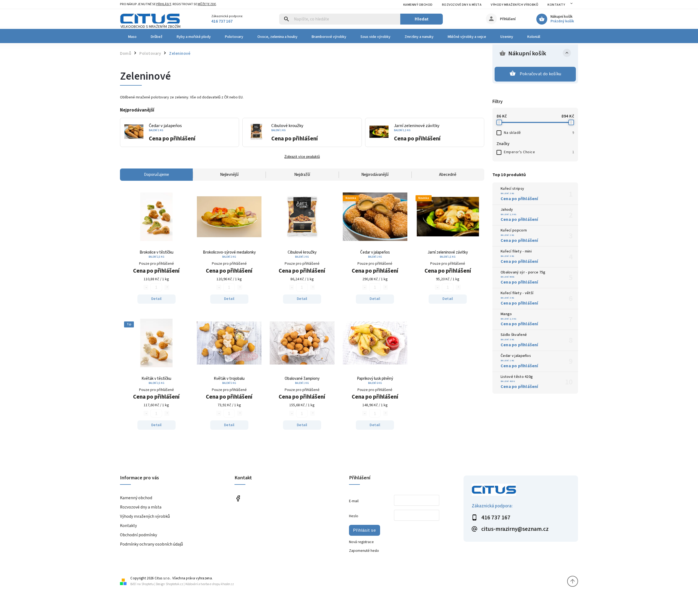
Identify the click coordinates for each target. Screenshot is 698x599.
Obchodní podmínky (138, 535)
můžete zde (207, 4)
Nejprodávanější (375, 174)
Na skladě (539, 133)
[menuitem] (132, 37)
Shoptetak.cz (174, 584)
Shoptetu (148, 584)
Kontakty (556, 4)
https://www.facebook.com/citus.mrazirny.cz (237, 498)
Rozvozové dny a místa (462, 4)
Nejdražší (302, 174)
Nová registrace (361, 542)
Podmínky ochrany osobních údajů (151, 544)
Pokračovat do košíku (540, 74)
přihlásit (163, 4)
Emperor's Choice (539, 152)
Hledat (422, 19)
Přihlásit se (364, 530)
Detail (156, 299)
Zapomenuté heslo (364, 550)
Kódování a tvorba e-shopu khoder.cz (209, 584)
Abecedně (447, 174)
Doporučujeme (156, 174)
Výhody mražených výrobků (514, 4)
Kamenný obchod (418, 4)
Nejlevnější (229, 174)
